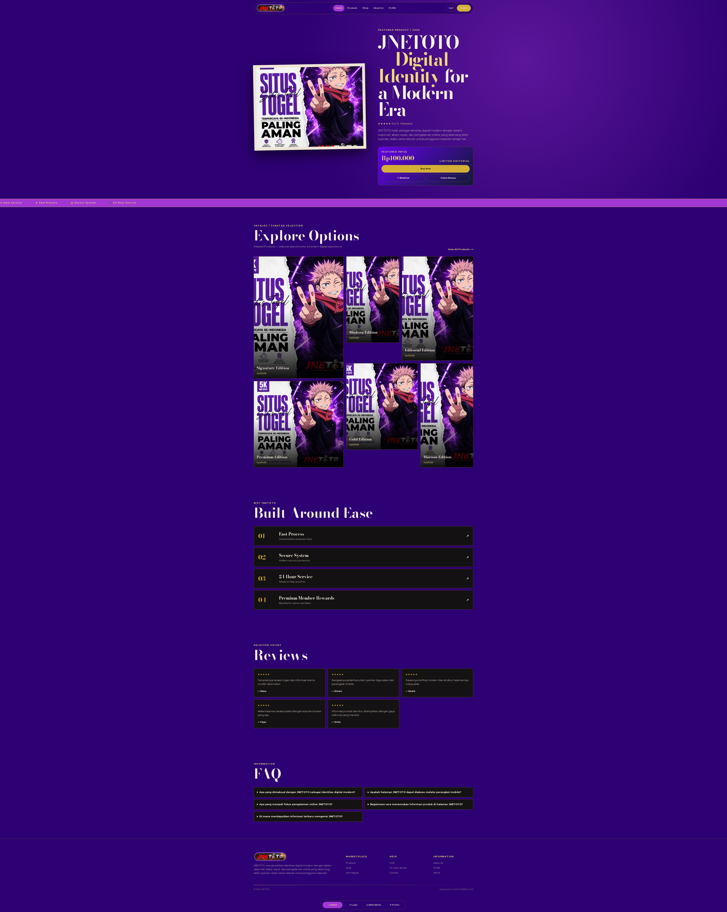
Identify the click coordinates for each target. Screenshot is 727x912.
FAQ (392, 863)
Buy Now (425, 168)
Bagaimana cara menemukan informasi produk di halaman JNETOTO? (416, 804)
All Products (352, 872)
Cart (451, 8)
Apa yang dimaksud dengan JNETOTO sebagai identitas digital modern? (307, 792)
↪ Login (353, 904)
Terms (436, 872)
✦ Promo (394, 904)
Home (338, 8)
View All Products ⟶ (460, 249)
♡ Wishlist (403, 178)
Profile (392, 8)
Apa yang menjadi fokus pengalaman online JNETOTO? (295, 804)
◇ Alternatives (373, 904)
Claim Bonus (448, 178)
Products (352, 8)
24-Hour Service (398, 868)
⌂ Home (332, 904)
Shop (365, 8)
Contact (394, 872)
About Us (379, 8)
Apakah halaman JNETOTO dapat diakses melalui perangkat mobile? (415, 792)
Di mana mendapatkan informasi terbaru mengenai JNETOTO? (301, 816)
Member (463, 8)
